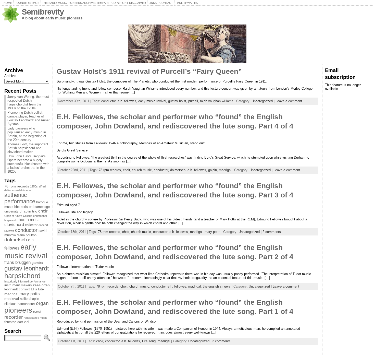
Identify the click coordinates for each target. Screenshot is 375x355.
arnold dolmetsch (22, 190)
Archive (10, 76)
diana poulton (26, 235)
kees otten (41, 285)
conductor (26, 230)
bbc (17, 207)
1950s (34, 186)
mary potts (29, 293)
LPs (34, 289)
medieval (11, 299)
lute (41, 289)
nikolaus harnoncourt (19, 304)
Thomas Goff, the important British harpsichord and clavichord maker (27, 148)
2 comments (271, 232)
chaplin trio (28, 211)
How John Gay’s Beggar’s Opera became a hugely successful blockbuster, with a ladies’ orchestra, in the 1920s (28, 163)
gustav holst (177, 101)
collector (31, 225)
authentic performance (19, 198)
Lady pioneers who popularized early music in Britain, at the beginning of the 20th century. (26, 134)
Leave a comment (289, 101)
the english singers (217, 286)
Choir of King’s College (18, 215)
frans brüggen (17, 262)
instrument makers (18, 285)
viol (26, 322)
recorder (13, 317)
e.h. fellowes (127, 101)
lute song (149, 341)
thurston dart (13, 322)
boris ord (27, 207)
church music (29, 220)
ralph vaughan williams (216, 101)
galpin (212, 170)
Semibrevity (43, 11)
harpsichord (22, 276)
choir (43, 211)
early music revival (25, 251)
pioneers (18, 310)
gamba (37, 263)
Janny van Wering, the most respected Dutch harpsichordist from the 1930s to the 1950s (28, 102)
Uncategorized (262, 101)
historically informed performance (24, 281)
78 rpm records (16, 186)
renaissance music (35, 317)
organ (42, 303)
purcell (37, 311)
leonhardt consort (17, 289)
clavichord (14, 224)
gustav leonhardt (26, 268)
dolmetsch (15, 239)
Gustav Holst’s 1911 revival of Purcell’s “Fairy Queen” (149, 71)
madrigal (11, 294)
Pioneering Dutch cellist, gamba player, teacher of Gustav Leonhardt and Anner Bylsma (28, 118)
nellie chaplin (29, 299)
